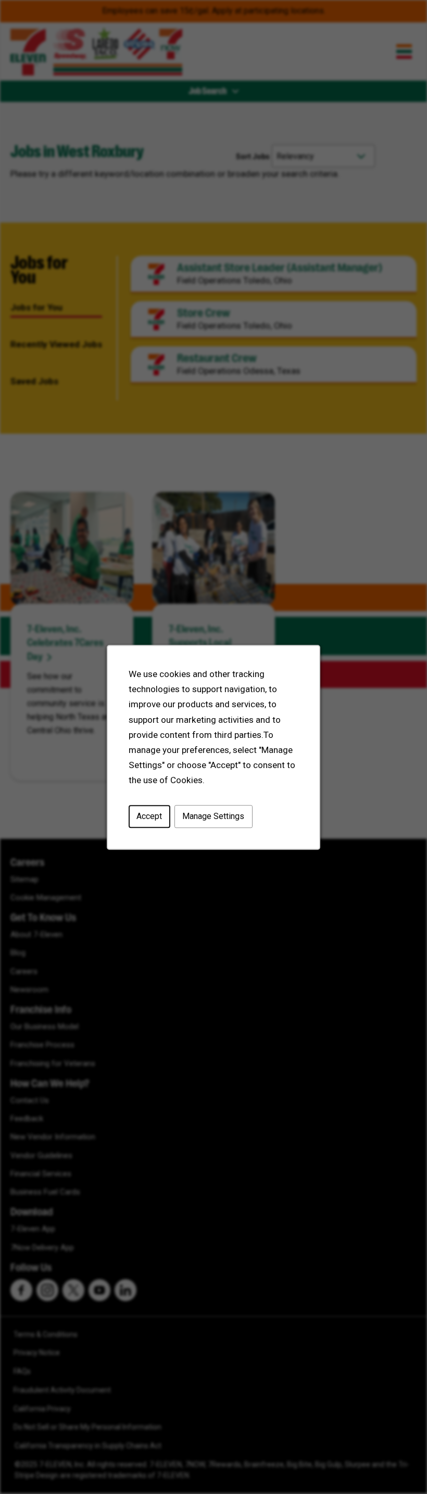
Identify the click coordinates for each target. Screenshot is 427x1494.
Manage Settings (213, 816)
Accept (149, 816)
